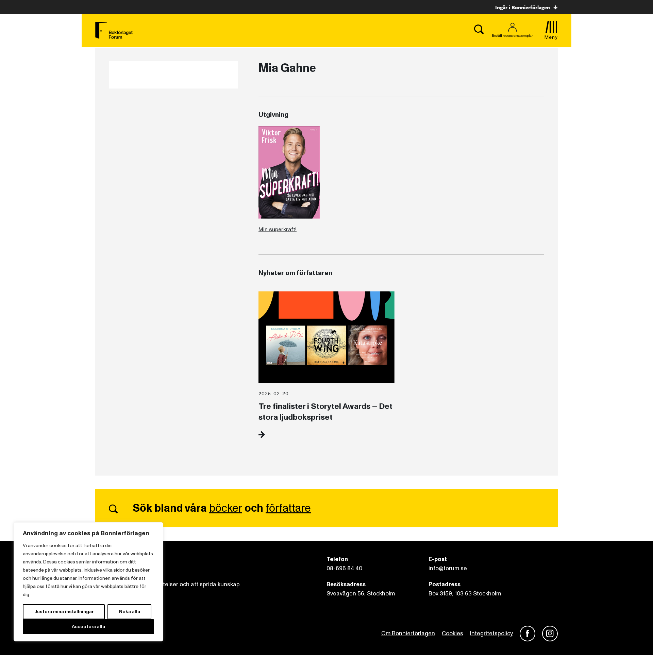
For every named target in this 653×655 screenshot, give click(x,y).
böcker (225, 508)
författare (288, 508)
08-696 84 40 (344, 568)
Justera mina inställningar (64, 611)
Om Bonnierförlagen (408, 633)
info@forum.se (448, 568)
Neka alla (129, 611)
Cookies (452, 633)
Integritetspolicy (491, 633)
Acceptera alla (88, 626)
